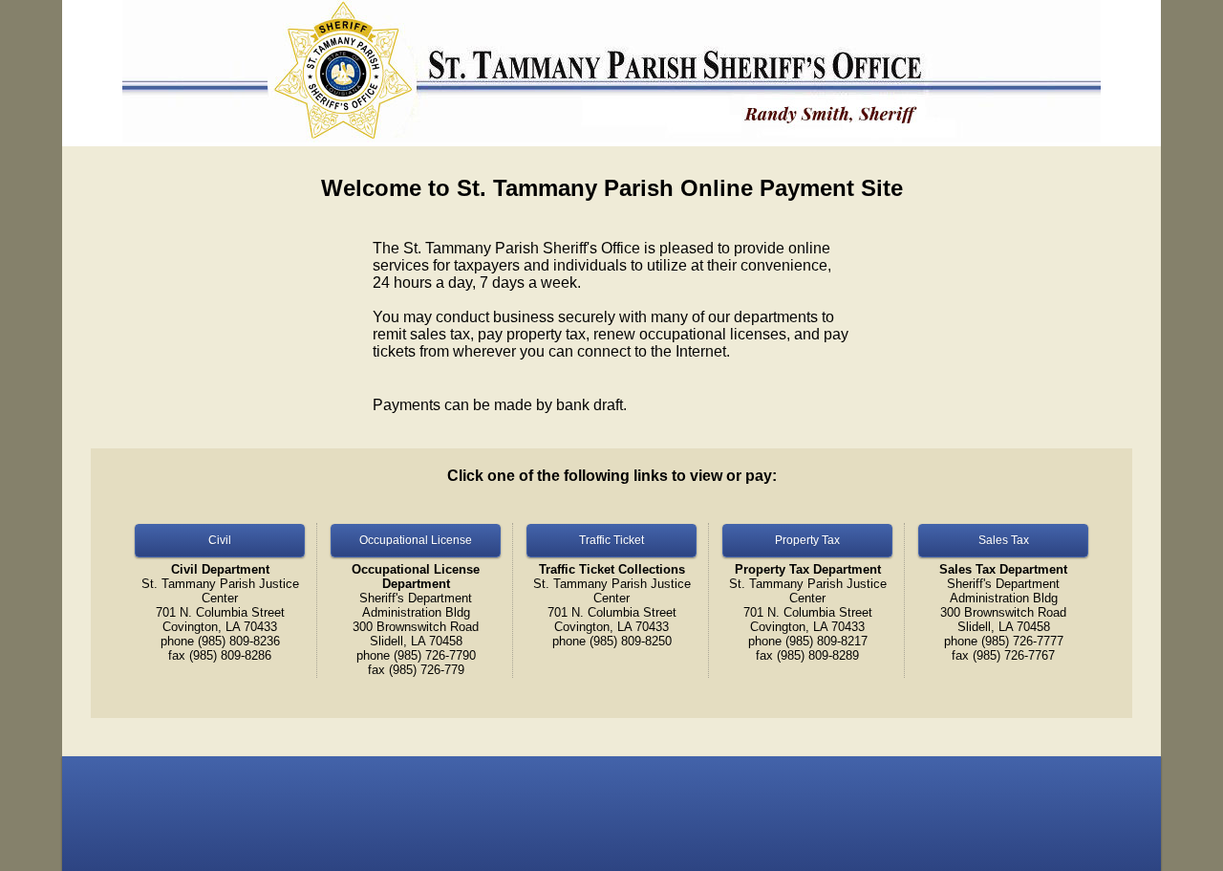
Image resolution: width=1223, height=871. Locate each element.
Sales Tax (1003, 540)
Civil (219, 540)
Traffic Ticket (611, 540)
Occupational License (415, 540)
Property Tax (807, 540)
